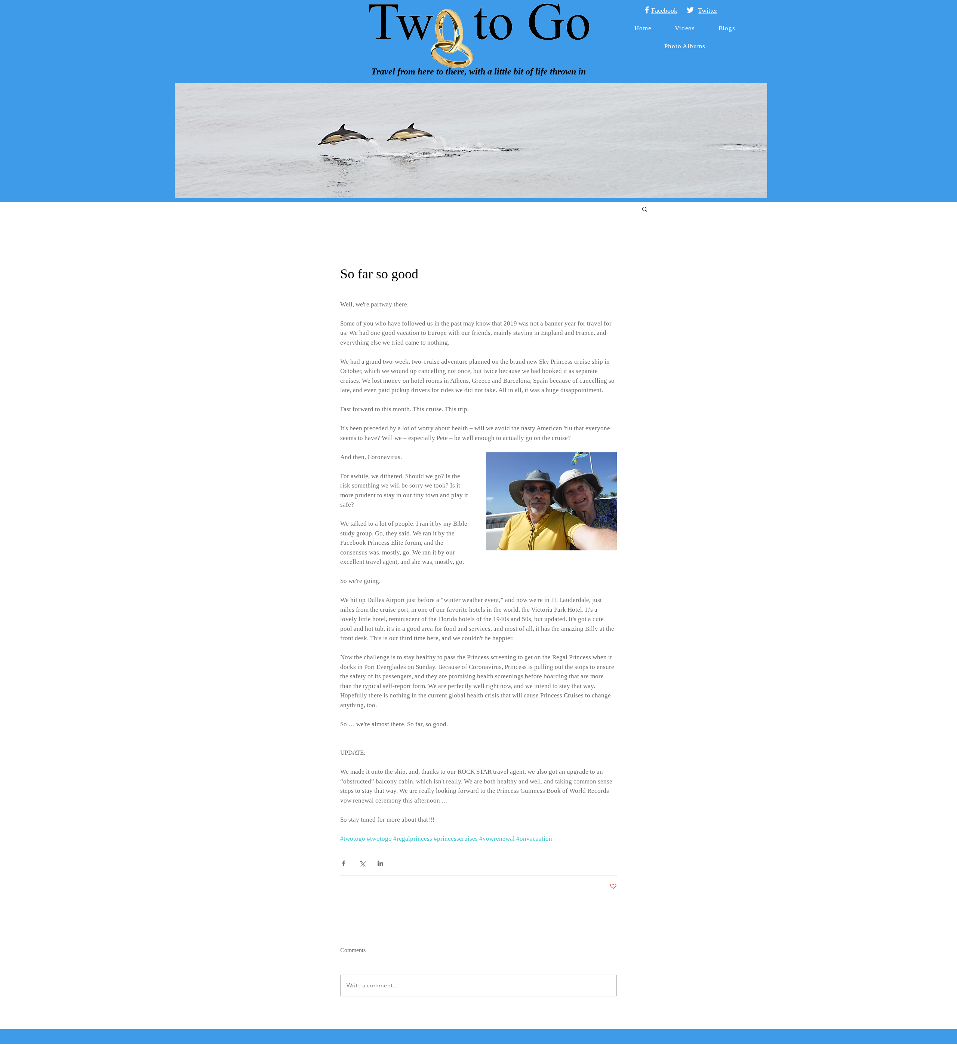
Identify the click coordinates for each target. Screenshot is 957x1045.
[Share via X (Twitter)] (362, 863)
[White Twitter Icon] (690, 10)
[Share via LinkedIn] (380, 863)
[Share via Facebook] (343, 863)
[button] (644, 209)
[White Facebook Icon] (647, 10)
